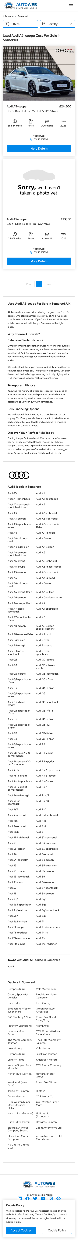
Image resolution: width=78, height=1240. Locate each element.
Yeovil (11, 966)
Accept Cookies (21, 1230)
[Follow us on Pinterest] (58, 1198)
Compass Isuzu (16, 989)
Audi (12, 493)
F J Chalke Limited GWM (18, 1146)
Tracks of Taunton (46, 1054)
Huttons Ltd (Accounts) (42, 1115)
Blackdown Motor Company (46, 996)
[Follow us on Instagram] (51, 1198)
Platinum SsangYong (20, 1025)
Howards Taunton (46, 1122)
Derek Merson (16, 1096)
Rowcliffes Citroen (47, 1082)
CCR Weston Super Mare (47, 1103)
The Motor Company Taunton (20, 1041)
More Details (39, 148)
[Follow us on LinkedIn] (20, 1198)
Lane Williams (16, 1059)
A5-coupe (8, 16)
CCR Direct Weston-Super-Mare (48, 1032)
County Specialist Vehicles (18, 996)
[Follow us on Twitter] (35, 1198)
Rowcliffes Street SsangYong (46, 1018)
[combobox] (57, 24)
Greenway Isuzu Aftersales (45, 1010)
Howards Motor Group (17, 1032)
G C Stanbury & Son (19, 1017)
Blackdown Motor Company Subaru (18, 1129)
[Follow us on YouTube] (43, 1198)
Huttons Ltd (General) (20, 1113)
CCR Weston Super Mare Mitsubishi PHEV (19, 1105)
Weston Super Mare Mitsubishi (19, 1066)
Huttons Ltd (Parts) (19, 1122)
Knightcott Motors (46, 1059)
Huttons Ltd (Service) (20, 1073)
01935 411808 (41, 139)
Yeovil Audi (42, 1025)
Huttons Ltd (14, 1003)
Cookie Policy (57, 1230)
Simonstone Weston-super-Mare (20, 1010)
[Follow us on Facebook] (27, 1198)
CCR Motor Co (44, 1096)
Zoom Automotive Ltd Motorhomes (49, 1137)
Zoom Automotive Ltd (49, 1127)
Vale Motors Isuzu (46, 989)
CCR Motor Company (49, 1065)
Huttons (40, 1091)
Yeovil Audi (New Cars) (17, 1084)
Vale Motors (15, 1048)
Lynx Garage (43, 1003)
